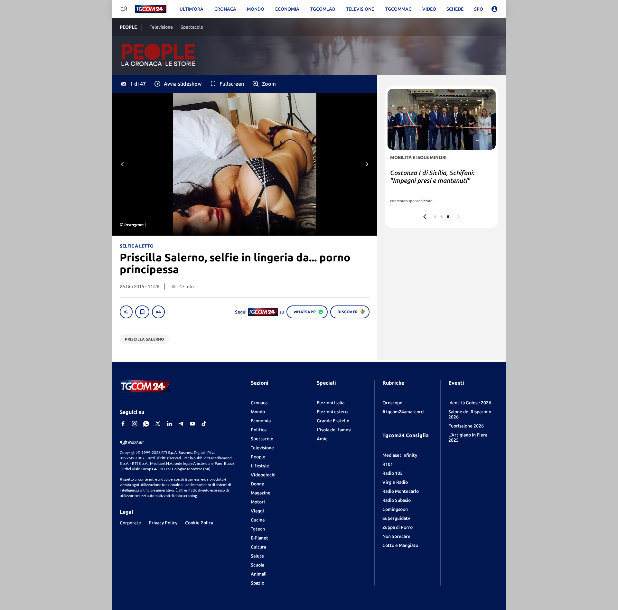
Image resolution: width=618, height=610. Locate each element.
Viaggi (257, 510)
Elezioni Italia (330, 402)
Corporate (130, 522)
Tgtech (258, 528)
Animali (259, 574)
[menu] (123, 9)
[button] (177, 84)
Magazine (260, 492)
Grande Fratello (333, 420)
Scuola (257, 565)
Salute (257, 555)
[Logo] (150, 9)
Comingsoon (395, 509)
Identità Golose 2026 (469, 402)
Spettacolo (262, 438)
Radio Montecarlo (400, 491)
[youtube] (192, 423)
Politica (259, 429)
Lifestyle (260, 465)
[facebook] (123, 423)
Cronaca (259, 402)
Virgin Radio (395, 482)
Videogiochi (263, 474)
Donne (257, 483)
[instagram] (134, 423)
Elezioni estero (332, 411)
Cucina (258, 519)
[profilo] (494, 9)
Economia (261, 420)
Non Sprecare (396, 536)
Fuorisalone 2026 (466, 425)
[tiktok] (204, 423)
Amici (323, 438)
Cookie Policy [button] (199, 522)
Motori (258, 501)
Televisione (262, 447)
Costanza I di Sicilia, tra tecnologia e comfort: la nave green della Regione (440, 180)
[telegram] (181, 423)
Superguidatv (396, 518)
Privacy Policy (163, 522)
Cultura (258, 546)
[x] (157, 423)
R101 (387, 464)
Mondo (258, 411)
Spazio (257, 583)
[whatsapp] (146, 423)
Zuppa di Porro (397, 527)
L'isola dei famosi (334, 429)
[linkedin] (169, 423)
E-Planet (259, 537)
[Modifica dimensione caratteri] (158, 311)
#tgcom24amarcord (403, 411)
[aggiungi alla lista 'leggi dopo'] (142, 311)
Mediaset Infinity (399, 455)
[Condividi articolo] (126, 311)
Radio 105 (392, 473)
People (258, 456)
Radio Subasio (396, 500)
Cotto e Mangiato (400, 545)
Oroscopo (392, 402)
